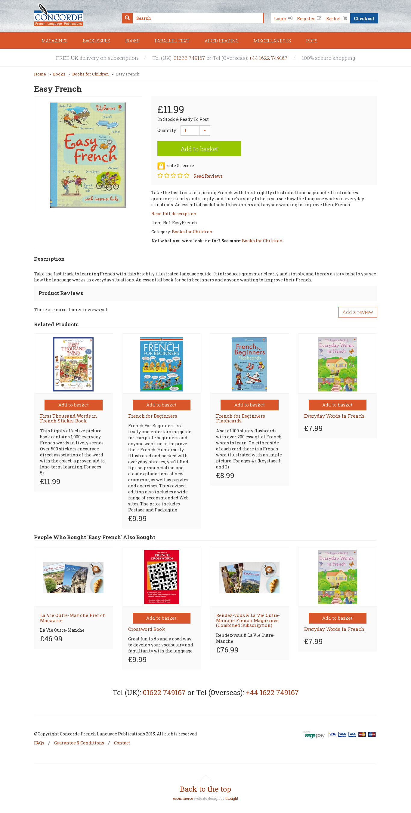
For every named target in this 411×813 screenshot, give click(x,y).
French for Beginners (152, 416)
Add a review (357, 312)
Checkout (364, 18)
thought (231, 798)
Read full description (173, 213)
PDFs (311, 41)
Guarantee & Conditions (79, 743)
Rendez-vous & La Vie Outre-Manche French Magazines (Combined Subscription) (248, 620)
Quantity (164, 130)
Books (132, 41)
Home (40, 74)
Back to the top (205, 789)
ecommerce (183, 798)
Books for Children (90, 74)
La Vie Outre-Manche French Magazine (73, 617)
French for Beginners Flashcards (240, 418)
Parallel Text (172, 41)
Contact (122, 743)
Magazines (55, 41)
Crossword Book (146, 629)
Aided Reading (222, 41)
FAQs (39, 743)
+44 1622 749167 (268, 57)
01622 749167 (189, 57)
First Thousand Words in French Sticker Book (68, 418)
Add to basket (199, 149)
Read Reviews (208, 176)
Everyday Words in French (334, 416)
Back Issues (96, 41)
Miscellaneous (272, 41)
